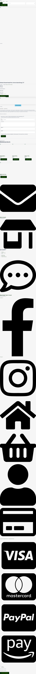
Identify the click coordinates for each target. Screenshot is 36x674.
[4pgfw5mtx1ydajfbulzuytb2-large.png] (18, 25)
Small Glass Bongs (10, 84)
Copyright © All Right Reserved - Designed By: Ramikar (7, 538)
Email (2, 130)
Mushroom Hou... (3, 174)
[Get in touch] (18, 216)
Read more (16, 159)
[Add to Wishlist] (7, 96)
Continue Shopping (4, 672)
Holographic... (2, 155)
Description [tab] (1, 108)
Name (2, 127)
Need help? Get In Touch (6, 295)
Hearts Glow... (15, 155)
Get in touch (3, 217)
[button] (4, 1)
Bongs (7, 84)
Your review (2, 121)
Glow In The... (27, 155)
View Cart (3, 667)
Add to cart (4, 159)
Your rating (2, 119)
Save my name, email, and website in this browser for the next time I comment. (15, 134)
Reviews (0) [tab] (5, 108)
